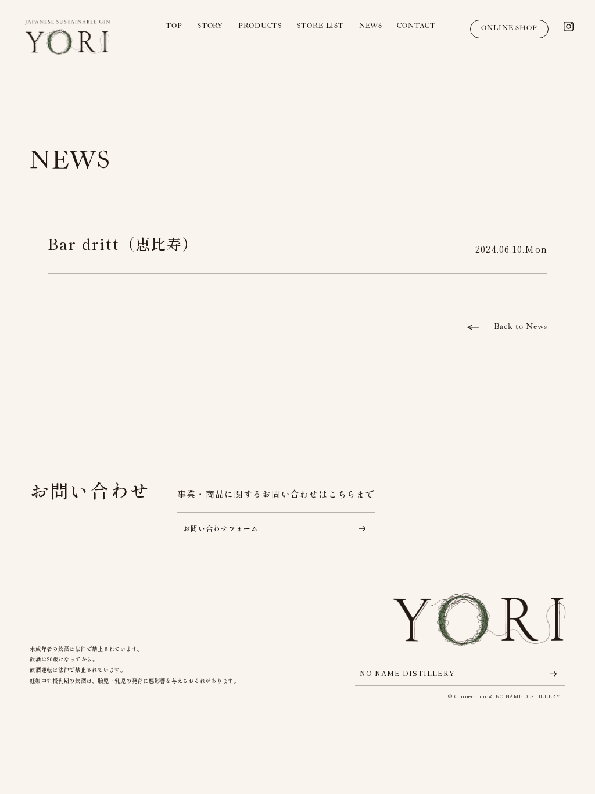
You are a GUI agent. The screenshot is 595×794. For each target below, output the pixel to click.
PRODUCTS (260, 26)
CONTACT (416, 26)
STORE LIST (321, 26)
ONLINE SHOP (509, 28)
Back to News (520, 326)
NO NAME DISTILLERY (407, 673)
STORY (211, 26)
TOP (174, 26)
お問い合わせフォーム (221, 528)
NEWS (370, 26)
